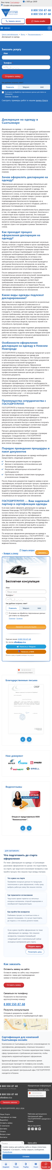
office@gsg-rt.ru (20, 642)
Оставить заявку (14, 985)
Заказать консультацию (26, 626)
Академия (6, 1167)
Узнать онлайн (39, 21)
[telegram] (32, 1129)
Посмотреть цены (35, 952)
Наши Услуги (5, 1114)
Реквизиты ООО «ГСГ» (38, 1089)
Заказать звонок (15, 21)
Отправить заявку (12, 76)
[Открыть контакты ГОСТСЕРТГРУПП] (26, 1024)
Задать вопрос (28, 550)
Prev (22, 739)
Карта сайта (32, 1142)
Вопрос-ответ (5, 1134)
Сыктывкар (14, 2)
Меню (7, 28)
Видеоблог (4, 1120)
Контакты (3, 1137)
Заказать (42, 552)
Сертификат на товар (8, 1117)
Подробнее (7, 1152)
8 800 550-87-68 (41, 10)
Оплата (3, 1131)
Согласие (15, 96)
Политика (8, 96)
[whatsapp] (36, 1129)
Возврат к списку (11, 553)
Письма (16, 1167)
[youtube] (39, 1129)
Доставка (3, 1128)
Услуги (36, 1167)
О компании (5, 1125)
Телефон (8, 62)
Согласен (26, 1156)
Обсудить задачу (34, 946)
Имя (6, 53)
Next (29, 739)
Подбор (26, 1167)
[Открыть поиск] (49, 28)
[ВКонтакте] (29, 1129)
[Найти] (22, 1143)
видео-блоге (42, 100)
